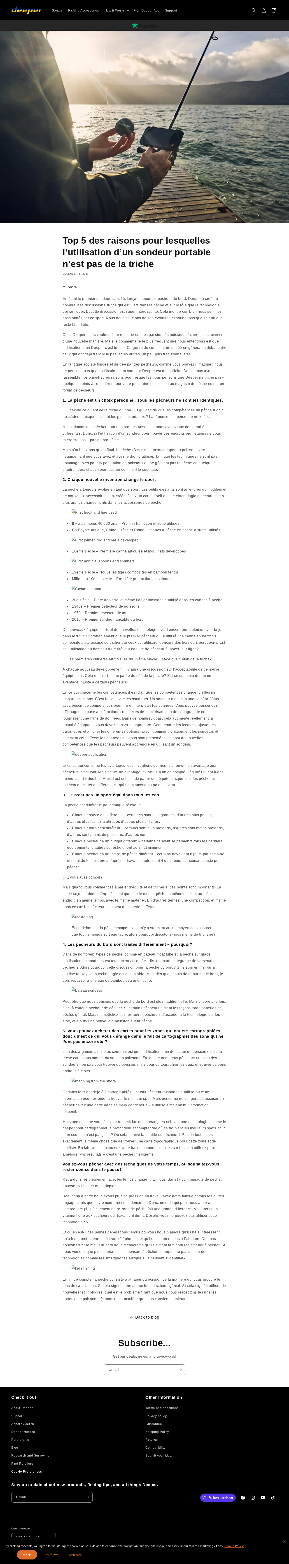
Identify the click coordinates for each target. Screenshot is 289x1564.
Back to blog (147, 1317)
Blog (14, 1447)
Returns (151, 1439)
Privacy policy (156, 1416)
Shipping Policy (157, 1431)
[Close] (284, 1542)
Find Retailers (22, 1463)
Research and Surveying (30, 1455)
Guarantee (153, 1424)
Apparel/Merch (22, 1424)
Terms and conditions (162, 1408)
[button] (116, 10)
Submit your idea (158, 1455)
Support (17, 1416)
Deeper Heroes (23, 1431)
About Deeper (22, 1408)
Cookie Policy (234, 1546)
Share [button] (72, 287)
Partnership (20, 1439)
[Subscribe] (180, 1369)
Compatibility (155, 1447)
